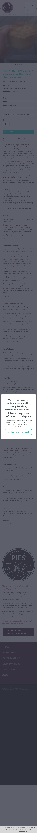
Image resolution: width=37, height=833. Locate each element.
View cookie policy (23, 831)
